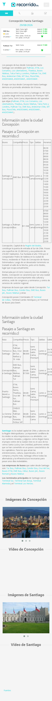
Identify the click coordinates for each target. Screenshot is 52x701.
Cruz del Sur (44, 468)
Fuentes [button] (7, 690)
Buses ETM (7, 471)
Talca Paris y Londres (19, 73)
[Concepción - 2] (26, 522)
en (46, 4)
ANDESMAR (7, 79)
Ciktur (25, 471)
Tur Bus (9, 468)
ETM (37, 67)
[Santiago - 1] (26, 617)
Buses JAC (33, 471)
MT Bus (25, 76)
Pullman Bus (12, 290)
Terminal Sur (7, 480)
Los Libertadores (19, 70)
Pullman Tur (35, 73)
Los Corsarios (31, 101)
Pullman (30, 67)
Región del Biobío (33, 245)
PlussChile (34, 76)
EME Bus (26, 106)
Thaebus (32, 70)
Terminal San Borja (23, 480)
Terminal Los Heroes (23, 483)
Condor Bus (24, 290)
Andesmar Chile (14, 76)
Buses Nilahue (29, 104)
